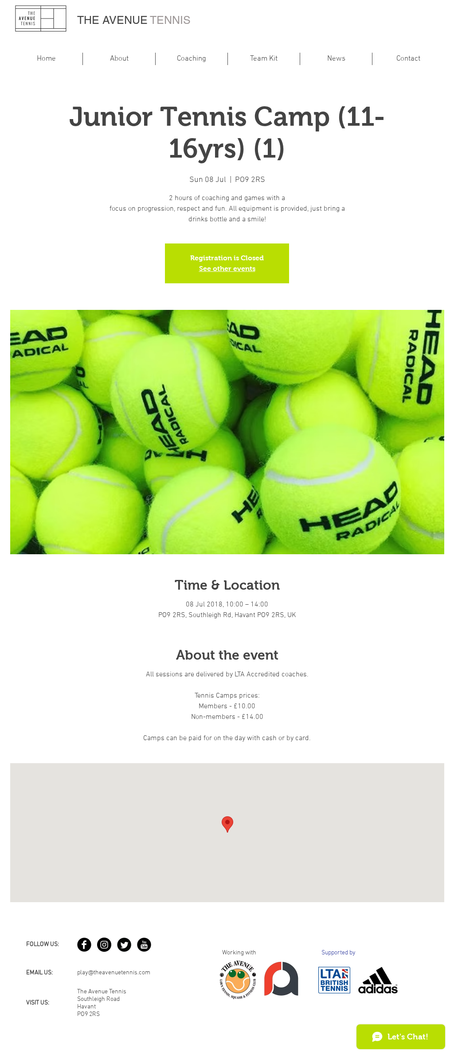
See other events (227, 268)
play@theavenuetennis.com (113, 973)
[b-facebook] (84, 945)
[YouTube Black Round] (144, 945)
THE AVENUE (113, 20)
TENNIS (170, 20)
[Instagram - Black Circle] (104, 945)
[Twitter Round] (124, 945)
